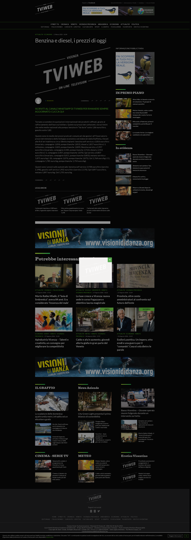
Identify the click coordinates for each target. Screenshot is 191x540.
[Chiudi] (110, 259)
